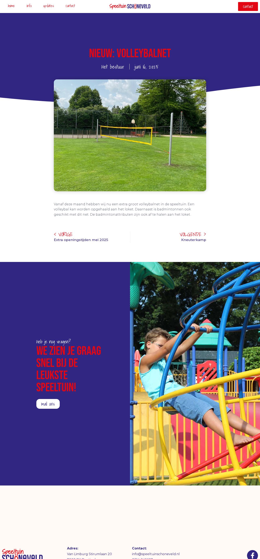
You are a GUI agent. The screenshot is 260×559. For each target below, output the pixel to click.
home (11, 6)
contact (70, 6)
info (29, 6)
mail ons (48, 404)
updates (48, 6)
